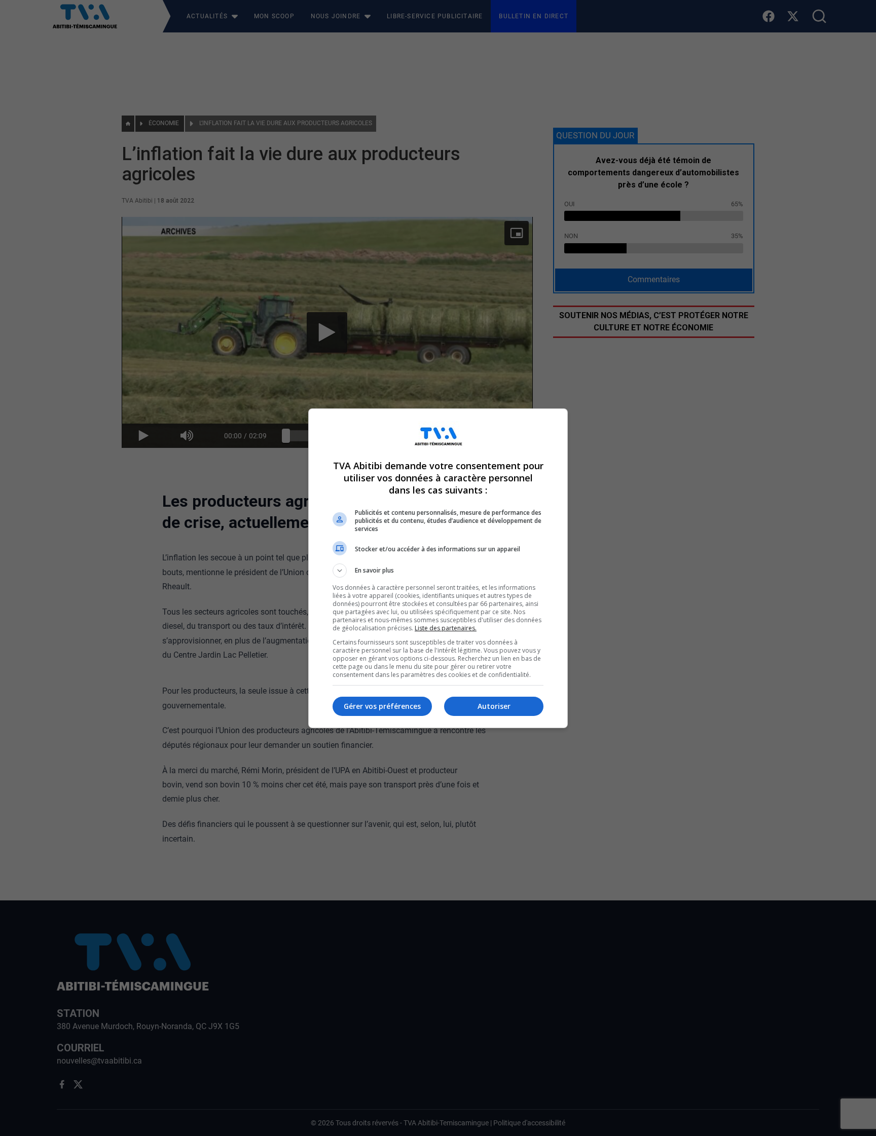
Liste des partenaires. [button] (446, 628)
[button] (438, 570)
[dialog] (438, 568)
